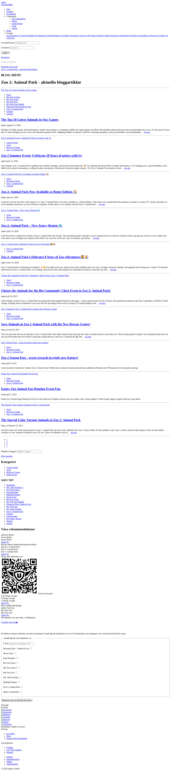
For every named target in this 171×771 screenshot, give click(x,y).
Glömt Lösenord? (8, 62)
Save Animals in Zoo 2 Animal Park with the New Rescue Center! (29, 309)
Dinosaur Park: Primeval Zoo (18, 107)
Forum (14, 28)
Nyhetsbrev (11, 14)
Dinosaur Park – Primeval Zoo (16, 648)
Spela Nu (5, 542)
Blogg (14, 21)
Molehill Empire (13, 495)
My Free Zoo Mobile (15, 104)
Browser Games (13, 97)
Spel (8, 9)
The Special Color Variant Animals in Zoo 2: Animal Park (25, 405)
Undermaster (11, 516)
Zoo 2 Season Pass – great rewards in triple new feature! (24, 342)
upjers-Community (11, 692)
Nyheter (9, 11)
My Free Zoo (12, 102)
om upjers (10, 734)
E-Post (6, 643)
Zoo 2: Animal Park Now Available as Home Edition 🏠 (25, 174)
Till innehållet (7, 4)
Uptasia (9, 111)
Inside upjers (11, 475)
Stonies (9, 523)
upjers (3, 2)
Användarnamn (8, 43)
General (9, 114)
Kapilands (10, 485)
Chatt (14, 26)
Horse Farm (11, 497)
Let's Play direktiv (14, 750)
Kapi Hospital (12, 492)
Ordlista (9, 747)
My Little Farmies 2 (14, 487)
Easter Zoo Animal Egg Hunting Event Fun (19, 374)
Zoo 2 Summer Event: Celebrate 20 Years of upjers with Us (26, 138)
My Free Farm (12, 99)
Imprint (9, 757)
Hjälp (8, 31)
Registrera (5, 57)
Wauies (9, 521)
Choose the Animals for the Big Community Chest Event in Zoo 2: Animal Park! (35, 275)
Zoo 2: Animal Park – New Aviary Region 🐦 (20, 210)
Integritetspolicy (13, 759)
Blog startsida (7, 456)
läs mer (147, 132)
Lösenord (5, 47)
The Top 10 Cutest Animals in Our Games (19, 90)
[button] (85, 705)
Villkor (9, 762)
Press (8, 736)
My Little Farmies (14, 509)
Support (9, 752)
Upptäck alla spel (9, 622)
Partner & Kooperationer (16, 738)
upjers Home (17, 23)
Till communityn (19, 19)
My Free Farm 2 (13, 490)
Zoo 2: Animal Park (14, 109)
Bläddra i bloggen (9, 451)
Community (16, 22)
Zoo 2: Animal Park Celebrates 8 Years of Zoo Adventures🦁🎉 (28, 244)
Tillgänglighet (12, 764)
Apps (8, 95)
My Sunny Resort (13, 519)
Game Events (12, 142)
